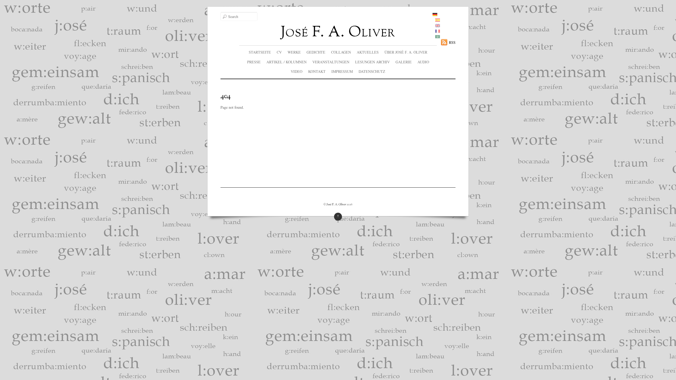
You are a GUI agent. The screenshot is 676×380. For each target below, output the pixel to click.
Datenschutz (372, 71)
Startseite (260, 52)
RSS (452, 42)
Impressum (342, 71)
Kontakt (317, 71)
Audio (423, 61)
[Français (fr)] (437, 31)
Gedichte (316, 52)
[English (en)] (437, 25)
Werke (294, 52)
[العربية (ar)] (437, 36)
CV (279, 52)
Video (296, 71)
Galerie (404, 61)
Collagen (341, 52)
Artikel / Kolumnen (286, 61)
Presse (254, 61)
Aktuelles (368, 52)
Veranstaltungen (330, 61)
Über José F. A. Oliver (405, 52)
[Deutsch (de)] (435, 14)
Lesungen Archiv (372, 61)
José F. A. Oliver (336, 204)
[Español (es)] (437, 20)
